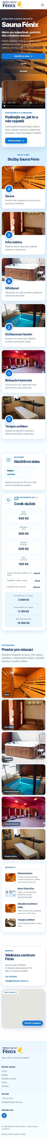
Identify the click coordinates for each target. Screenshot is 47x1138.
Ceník (23, 63)
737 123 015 (11, 976)
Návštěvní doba (23, 56)
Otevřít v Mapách (32, 1023)
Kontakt (23, 71)
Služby (5, 1075)
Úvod (4, 1071)
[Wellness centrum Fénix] (12, 4)
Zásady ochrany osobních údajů (13, 1134)
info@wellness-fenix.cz (16, 981)
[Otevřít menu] (42, 4)
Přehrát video (16, 140)
